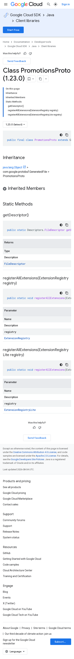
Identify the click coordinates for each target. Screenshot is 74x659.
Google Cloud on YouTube (17, 609)
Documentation (22, 42)
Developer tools (42, 42)
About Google (10, 628)
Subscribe (61, 641)
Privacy (26, 628)
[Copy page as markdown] (40, 79)
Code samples (11, 564)
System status (11, 537)
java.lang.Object (12, 167)
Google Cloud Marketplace (18, 498)
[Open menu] (5, 4)
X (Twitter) (9, 603)
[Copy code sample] (67, 135)
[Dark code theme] (61, 135)
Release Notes (11, 531)
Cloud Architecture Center (17, 570)
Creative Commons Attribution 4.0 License (34, 452)
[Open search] (49, 4)
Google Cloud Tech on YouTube (20, 614)
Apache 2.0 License (46, 455)
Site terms (39, 628)
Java (50, 15)
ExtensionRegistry (17, 338)
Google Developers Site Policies (27, 459)
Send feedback (16, 61)
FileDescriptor (15, 263)
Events (7, 597)
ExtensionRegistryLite (20, 410)
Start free (13, 30)
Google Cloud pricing (14, 493)
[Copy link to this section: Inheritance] (28, 158)
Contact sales (10, 504)
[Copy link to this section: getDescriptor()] (32, 215)
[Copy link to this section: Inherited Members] (48, 189)
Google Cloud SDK (25, 15)
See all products (12, 487)
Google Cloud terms (60, 628)
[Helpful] (25, 53)
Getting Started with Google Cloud (22, 558)
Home (6, 42)
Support (7, 525)
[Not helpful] (30, 53)
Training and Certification (17, 576)
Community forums (14, 520)
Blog (5, 591)
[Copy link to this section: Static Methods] (37, 204)
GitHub (6, 553)
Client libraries (28, 21)
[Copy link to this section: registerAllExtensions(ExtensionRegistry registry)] (20, 283)
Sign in (66, 4)
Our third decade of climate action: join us (28, 633)
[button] (37, 189)
